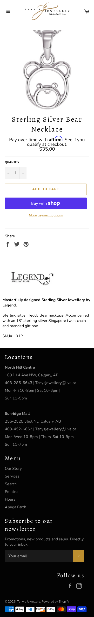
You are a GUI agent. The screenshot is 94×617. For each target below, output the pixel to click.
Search (11, 484)
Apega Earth (15, 507)
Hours (10, 499)
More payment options (46, 215)
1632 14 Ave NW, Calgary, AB (32, 375)
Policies (11, 491)
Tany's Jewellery (28, 601)
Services (12, 476)
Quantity (12, 162)
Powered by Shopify (55, 601)
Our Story (13, 468)
